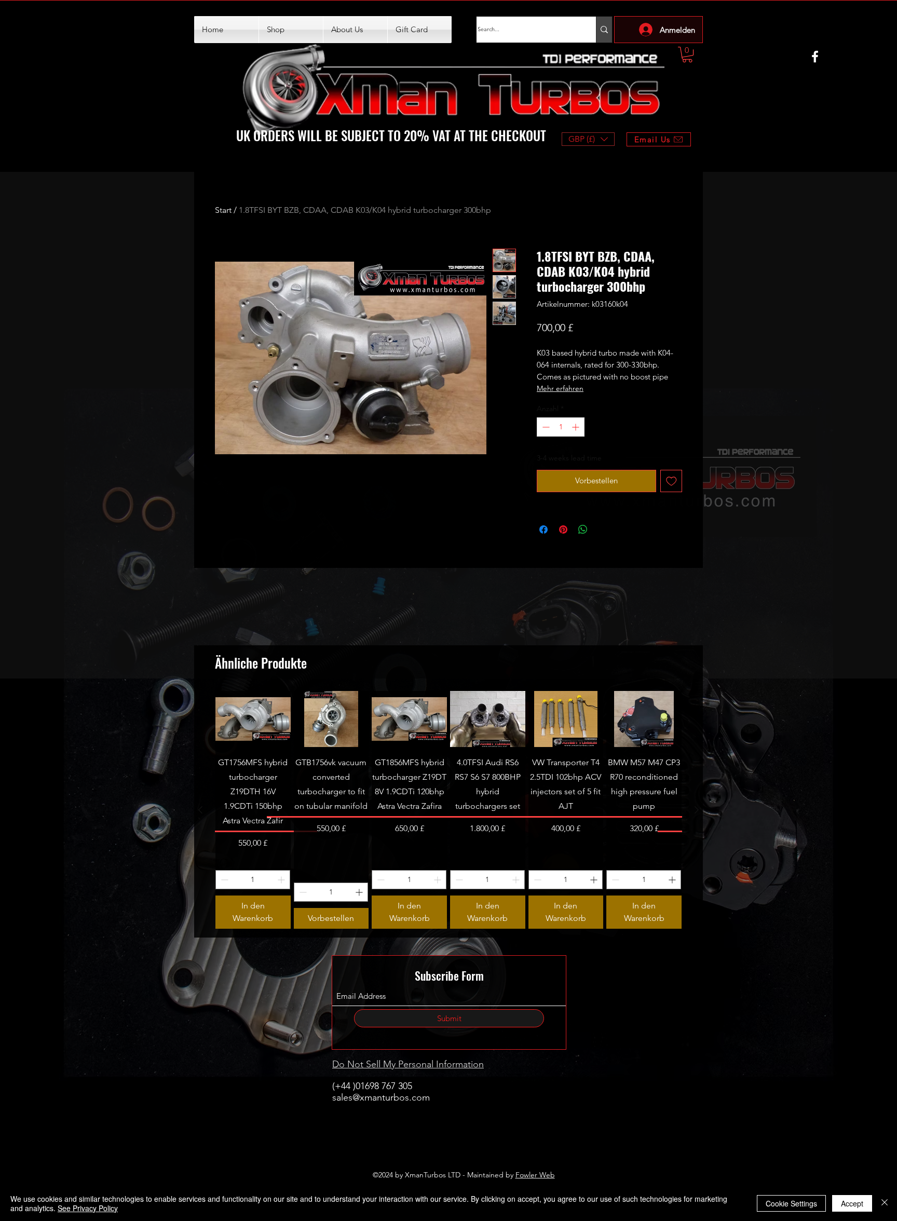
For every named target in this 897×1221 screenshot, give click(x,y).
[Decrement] (544, 427)
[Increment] (576, 427)
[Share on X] (602, 529)
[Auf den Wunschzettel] (671, 481)
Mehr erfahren (560, 388)
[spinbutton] (560, 427)
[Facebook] (815, 56)
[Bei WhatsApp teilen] (583, 529)
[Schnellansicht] (253, 719)
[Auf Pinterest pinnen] (563, 529)
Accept (852, 1203)
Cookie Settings (791, 1203)
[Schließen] (884, 1203)
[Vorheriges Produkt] (200, 810)
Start (223, 210)
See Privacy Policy (88, 1208)
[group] (448, 809)
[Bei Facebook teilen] (543, 529)
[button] (687, 54)
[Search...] (604, 30)
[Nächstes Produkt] (696, 810)
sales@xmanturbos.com (381, 1097)
